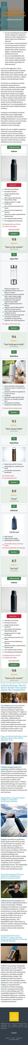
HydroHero (14, 356)
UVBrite (14, 151)
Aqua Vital (14, 259)
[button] (14, 147)
